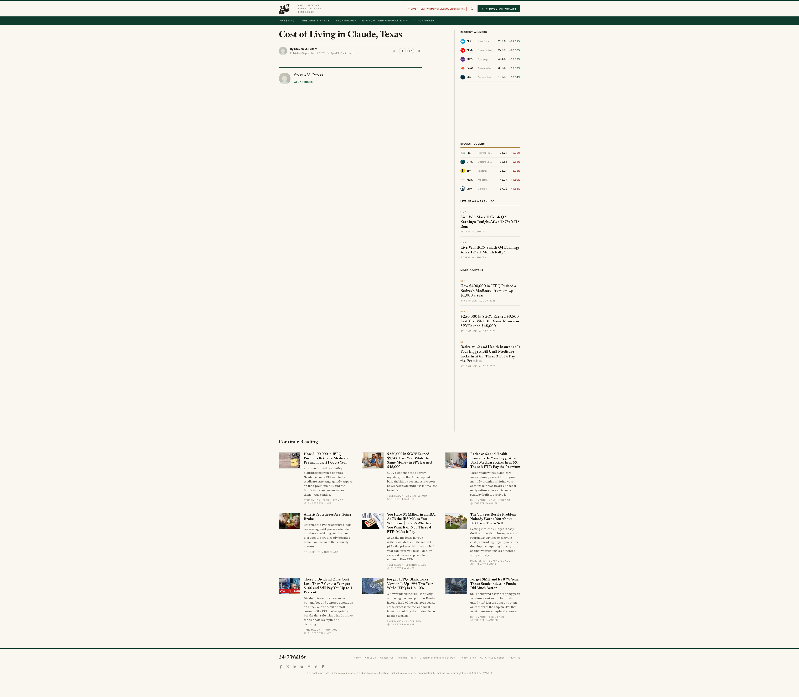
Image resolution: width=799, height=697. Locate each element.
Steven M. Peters (305, 49)
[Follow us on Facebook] (281, 666)
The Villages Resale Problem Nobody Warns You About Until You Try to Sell (493, 519)
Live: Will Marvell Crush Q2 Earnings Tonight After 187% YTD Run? (489, 222)
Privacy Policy (467, 657)
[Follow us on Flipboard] (323, 666)
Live (438, 8)
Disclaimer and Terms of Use (437, 657)
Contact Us (387, 657)
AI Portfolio (424, 20)
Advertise (514, 657)
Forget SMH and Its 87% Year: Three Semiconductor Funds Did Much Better (494, 584)
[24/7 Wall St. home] (284, 9)
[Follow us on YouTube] (302, 666)
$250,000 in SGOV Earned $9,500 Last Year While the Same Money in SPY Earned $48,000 (489, 321)
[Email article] (410, 51)
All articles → (305, 82)
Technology (346, 20)
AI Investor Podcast (501, 8)
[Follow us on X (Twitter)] (288, 666)
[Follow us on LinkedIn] (295, 666)
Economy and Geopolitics (383, 20)
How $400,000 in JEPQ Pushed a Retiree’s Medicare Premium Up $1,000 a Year (488, 291)
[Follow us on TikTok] (316, 666)
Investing (287, 20)
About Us (370, 657)
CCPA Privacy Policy (492, 657)
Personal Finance (315, 20)
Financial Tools (407, 657)
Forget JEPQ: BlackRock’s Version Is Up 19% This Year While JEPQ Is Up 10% (410, 584)
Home (357, 657)
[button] (472, 8)
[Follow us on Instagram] (309, 666)
